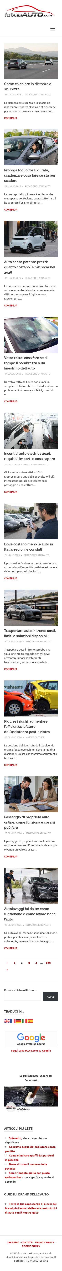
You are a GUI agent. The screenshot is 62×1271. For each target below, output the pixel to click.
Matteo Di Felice (35, 737)
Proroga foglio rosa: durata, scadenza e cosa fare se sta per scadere (29, 175)
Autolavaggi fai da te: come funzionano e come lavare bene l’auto (30, 914)
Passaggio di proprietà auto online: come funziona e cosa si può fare (29, 822)
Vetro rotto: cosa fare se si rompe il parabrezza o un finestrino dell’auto (25, 363)
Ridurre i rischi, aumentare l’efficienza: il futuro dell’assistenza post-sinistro (27, 726)
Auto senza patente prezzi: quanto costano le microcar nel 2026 (29, 267)
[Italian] (25, 1020)
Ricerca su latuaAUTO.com (20, 990)
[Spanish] (30, 1020)
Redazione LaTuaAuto (37, 94)
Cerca (50, 996)
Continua (10, 118)
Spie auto (15, 1138)
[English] (7, 1020)
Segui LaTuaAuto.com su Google (31, 1050)
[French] (13, 1020)
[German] (19, 1020)
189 (48, 962)
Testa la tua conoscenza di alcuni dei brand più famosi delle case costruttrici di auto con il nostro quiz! (31, 1208)
